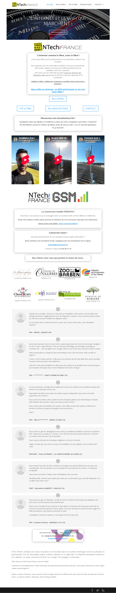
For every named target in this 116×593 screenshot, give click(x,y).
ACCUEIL (50, 5)
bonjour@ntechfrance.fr (58, 245)
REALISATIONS (85, 5)
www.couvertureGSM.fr (68, 224)
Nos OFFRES (58, 98)
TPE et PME (73, 5)
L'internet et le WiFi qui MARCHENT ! (58, 21)
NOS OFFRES (61, 5)
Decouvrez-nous (58, 32)
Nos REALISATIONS (58, 108)
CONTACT (98, 5)
